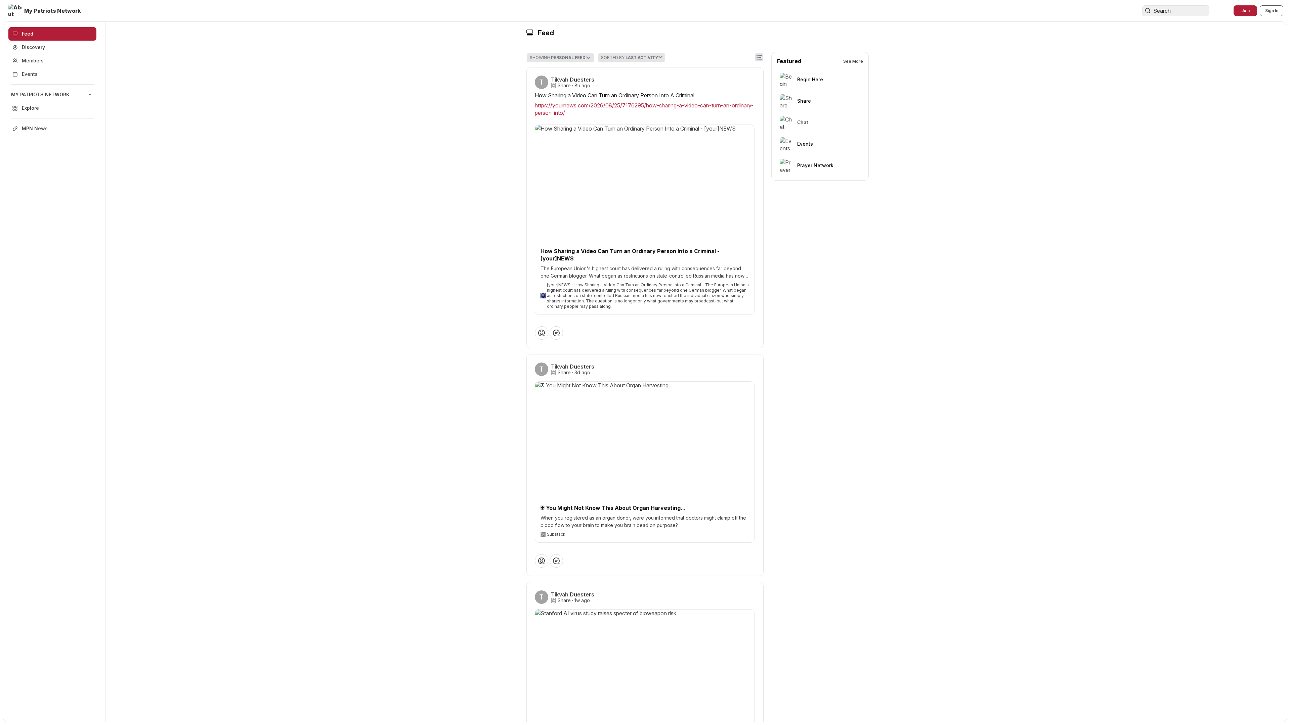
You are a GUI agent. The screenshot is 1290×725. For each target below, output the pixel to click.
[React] (541, 333)
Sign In (1271, 10)
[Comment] (556, 333)
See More (853, 61)
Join (1245, 10)
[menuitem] (52, 101)
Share (564, 85)
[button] (45, 11)
